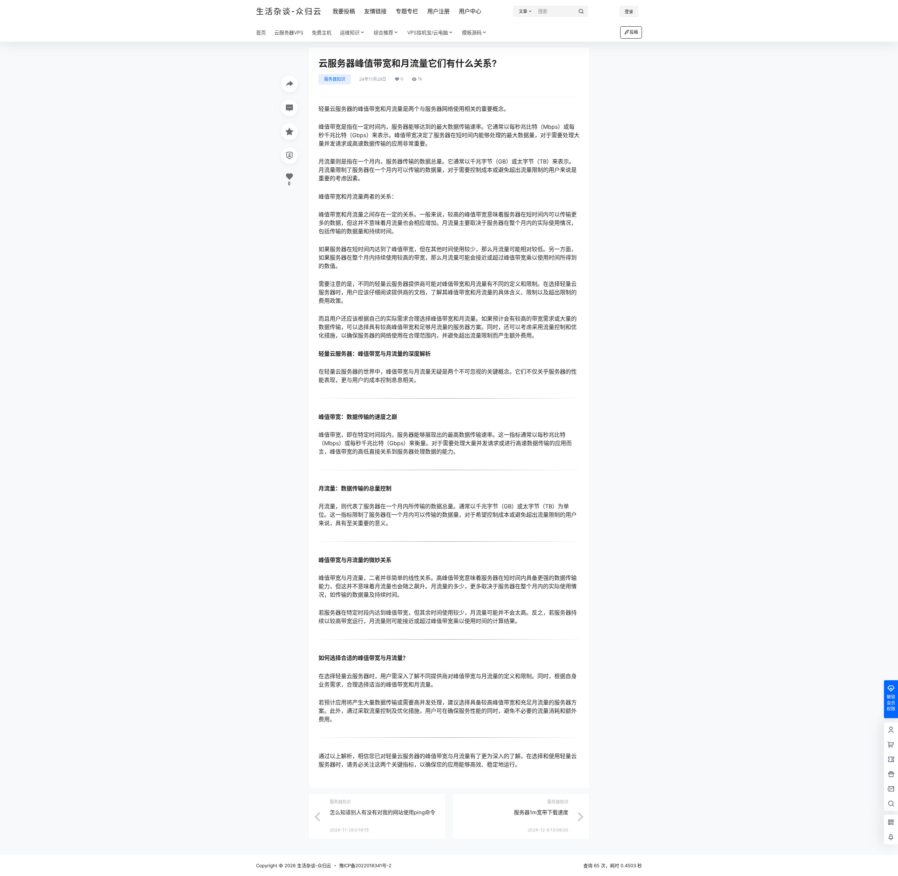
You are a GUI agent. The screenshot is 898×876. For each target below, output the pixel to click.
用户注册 (438, 11)
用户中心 (470, 11)
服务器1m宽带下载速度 (541, 812)
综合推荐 (383, 32)
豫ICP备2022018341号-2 (365, 865)
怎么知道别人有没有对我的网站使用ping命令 (382, 812)
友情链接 (375, 11)
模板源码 (472, 32)
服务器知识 (334, 79)
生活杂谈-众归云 (313, 865)
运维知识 (350, 32)
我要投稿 (344, 11)
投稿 (634, 32)
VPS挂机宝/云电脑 (427, 32)
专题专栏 (407, 11)
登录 (629, 11)
